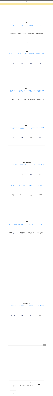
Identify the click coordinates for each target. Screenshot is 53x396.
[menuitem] (27, 38)
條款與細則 (14, 385)
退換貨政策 (14, 386)
